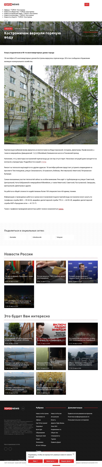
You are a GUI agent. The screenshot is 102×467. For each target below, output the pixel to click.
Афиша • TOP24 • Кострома (14, 10)
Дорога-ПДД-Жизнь (57, 423)
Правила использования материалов (80, 413)
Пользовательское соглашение (78, 420)
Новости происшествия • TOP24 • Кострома (21, 13)
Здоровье (39, 426)
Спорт (38, 439)
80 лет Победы (41, 445)
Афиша (38, 420)
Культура (39, 429)
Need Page (21, 460)
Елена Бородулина (90, 32)
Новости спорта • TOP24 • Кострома (18, 17)
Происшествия (41, 436)
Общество (54, 432)
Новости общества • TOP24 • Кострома (19, 12)
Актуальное (55, 417)
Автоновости (40, 417)
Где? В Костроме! (41, 423)
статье (43, 162)
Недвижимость (56, 429)
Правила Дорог (56, 442)
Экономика (39, 442)
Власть (53, 420)
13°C (87, 4)
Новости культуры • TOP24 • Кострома (19, 15)
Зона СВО (54, 426)
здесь (61, 209)
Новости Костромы (42, 413)
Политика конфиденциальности (78, 417)
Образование (40, 432)
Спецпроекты (55, 436)
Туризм (53, 439)
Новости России (56, 413)
